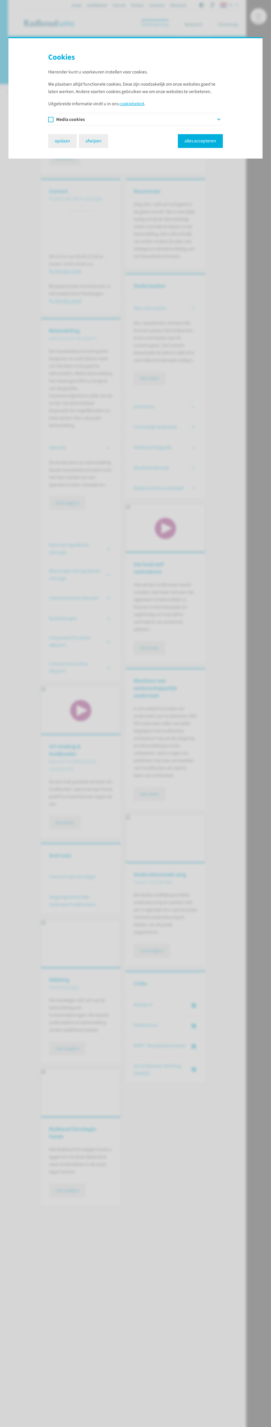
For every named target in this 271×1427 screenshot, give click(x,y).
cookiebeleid (131, 103)
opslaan (62, 141)
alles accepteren (200, 141)
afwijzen (93, 141)
